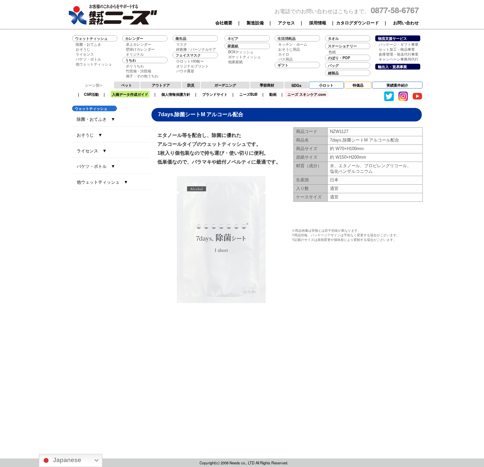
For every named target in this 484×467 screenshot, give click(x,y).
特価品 (358, 85)
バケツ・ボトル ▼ (96, 166)
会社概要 (223, 23)
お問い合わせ (406, 23)
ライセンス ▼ (92, 150)
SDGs (296, 85)
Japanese (66, 459)
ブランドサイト (215, 94)
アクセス (286, 23)
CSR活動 (91, 94)
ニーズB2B (248, 94)
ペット (126, 85)
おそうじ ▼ (89, 135)
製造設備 (255, 23)
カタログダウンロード (357, 23)
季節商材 (267, 85)
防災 (191, 85)
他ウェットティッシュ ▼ (102, 182)
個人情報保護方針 (175, 94)
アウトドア (161, 85)
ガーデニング (225, 85)
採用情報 (317, 23)
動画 (273, 94)
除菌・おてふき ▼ (96, 119)
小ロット (326, 85)
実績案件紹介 (397, 85)
